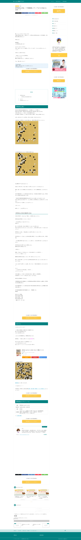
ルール (55, 23)
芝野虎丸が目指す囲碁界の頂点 (27, 96)
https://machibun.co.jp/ (24, 434)
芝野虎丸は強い (22, 95)
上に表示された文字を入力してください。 (21, 517)
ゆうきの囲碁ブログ (18, 1)
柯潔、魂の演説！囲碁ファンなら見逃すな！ (37, 388)
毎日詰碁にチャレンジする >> (31, 71)
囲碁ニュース (56, 30)
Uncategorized (56, 18)
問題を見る (59, 80)
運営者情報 (65, 1)
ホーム (52, 1)
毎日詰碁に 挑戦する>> (59, 11)
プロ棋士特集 (19, 415)
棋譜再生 (17, 382)
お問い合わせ (58, 1)
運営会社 (15, 535)
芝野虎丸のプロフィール (24, 100)
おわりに (21, 99)
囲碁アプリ (55, 28)
